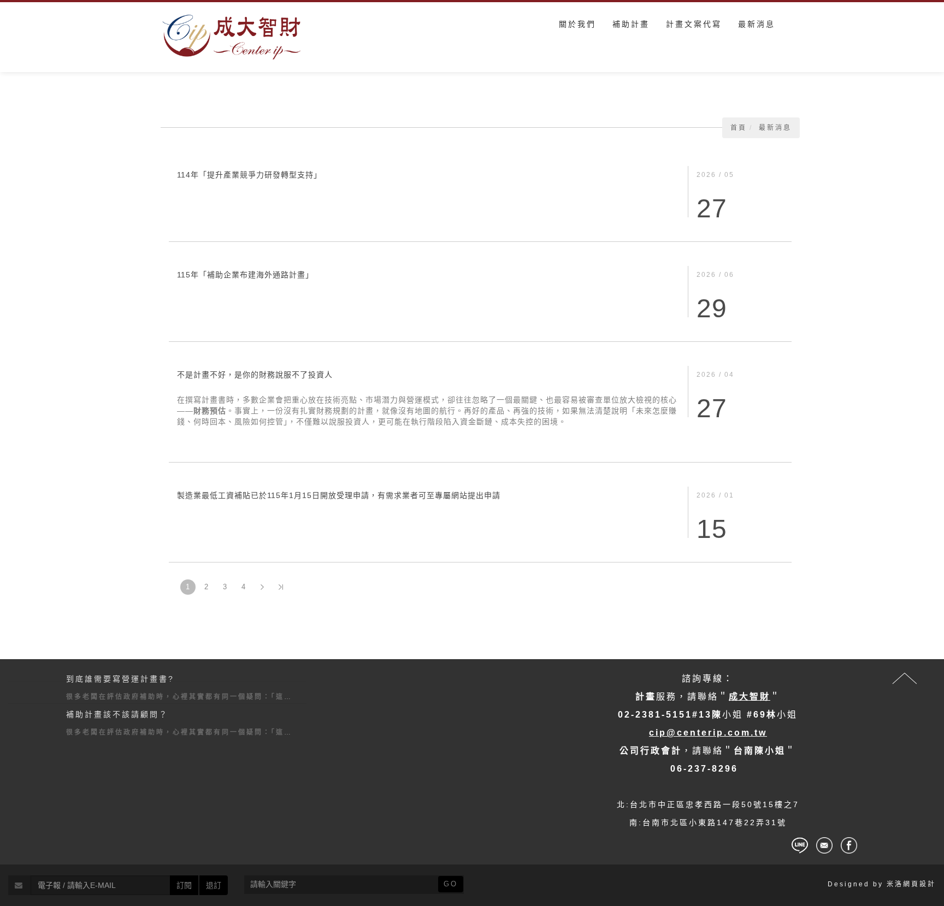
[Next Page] (262, 587)
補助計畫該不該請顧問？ (117, 714)
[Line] (800, 845)
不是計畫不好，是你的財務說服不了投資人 (255, 374)
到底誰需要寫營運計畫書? (120, 678)
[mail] (824, 845)
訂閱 (184, 885)
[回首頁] (232, 37)
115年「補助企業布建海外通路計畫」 (245, 274)
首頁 (738, 128)
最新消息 (775, 128)
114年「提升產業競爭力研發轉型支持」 (249, 174)
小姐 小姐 (708, 714)
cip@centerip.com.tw (708, 732)
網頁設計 (919, 884)
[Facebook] (849, 845)
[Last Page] (280, 587)
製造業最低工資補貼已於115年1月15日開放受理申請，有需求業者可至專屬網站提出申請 (338, 495)
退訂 (213, 885)
